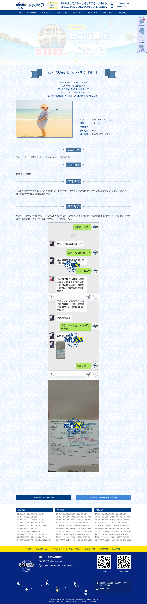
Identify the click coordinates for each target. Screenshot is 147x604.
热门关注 (60, 510)
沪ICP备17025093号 (92, 599)
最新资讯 (21, 510)
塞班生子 (95, 602)
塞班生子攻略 (107, 13)
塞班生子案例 (92, 13)
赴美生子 (52, 5)
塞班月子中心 (47, 13)
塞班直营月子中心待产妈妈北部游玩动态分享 (30, 520)
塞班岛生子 (52, 602)
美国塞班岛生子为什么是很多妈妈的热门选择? (31, 522)
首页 (20, 13)
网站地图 (104, 549)
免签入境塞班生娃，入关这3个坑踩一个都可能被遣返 (72, 522)
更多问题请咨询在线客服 (44, 497)
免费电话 (142, 42)
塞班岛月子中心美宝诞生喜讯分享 (27, 517)
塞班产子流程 (32, 13)
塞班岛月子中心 (78, 602)
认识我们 (122, 13)
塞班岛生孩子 (61, 602)
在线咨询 (142, 22)
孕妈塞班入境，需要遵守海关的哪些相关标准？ (31, 514)
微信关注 (142, 51)
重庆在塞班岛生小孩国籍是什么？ (27, 528)
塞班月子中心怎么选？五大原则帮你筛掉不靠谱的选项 (72, 534)
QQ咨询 (141, 34)
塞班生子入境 (77, 13)
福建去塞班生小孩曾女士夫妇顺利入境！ (29, 531)
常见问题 (99, 510)
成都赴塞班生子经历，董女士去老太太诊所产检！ (32, 537)
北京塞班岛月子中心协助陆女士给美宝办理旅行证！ (32, 534)
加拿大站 (52, 3)
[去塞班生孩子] (30, 5)
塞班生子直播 (62, 13)
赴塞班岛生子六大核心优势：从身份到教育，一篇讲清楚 (73, 525)
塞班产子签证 (74, 549)
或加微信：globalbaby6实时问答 (103, 497)
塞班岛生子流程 (42, 549)
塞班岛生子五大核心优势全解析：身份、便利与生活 (72, 514)
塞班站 (52, 8)
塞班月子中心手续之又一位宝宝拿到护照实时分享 (32, 525)
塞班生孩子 (69, 602)
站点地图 (116, 549)
